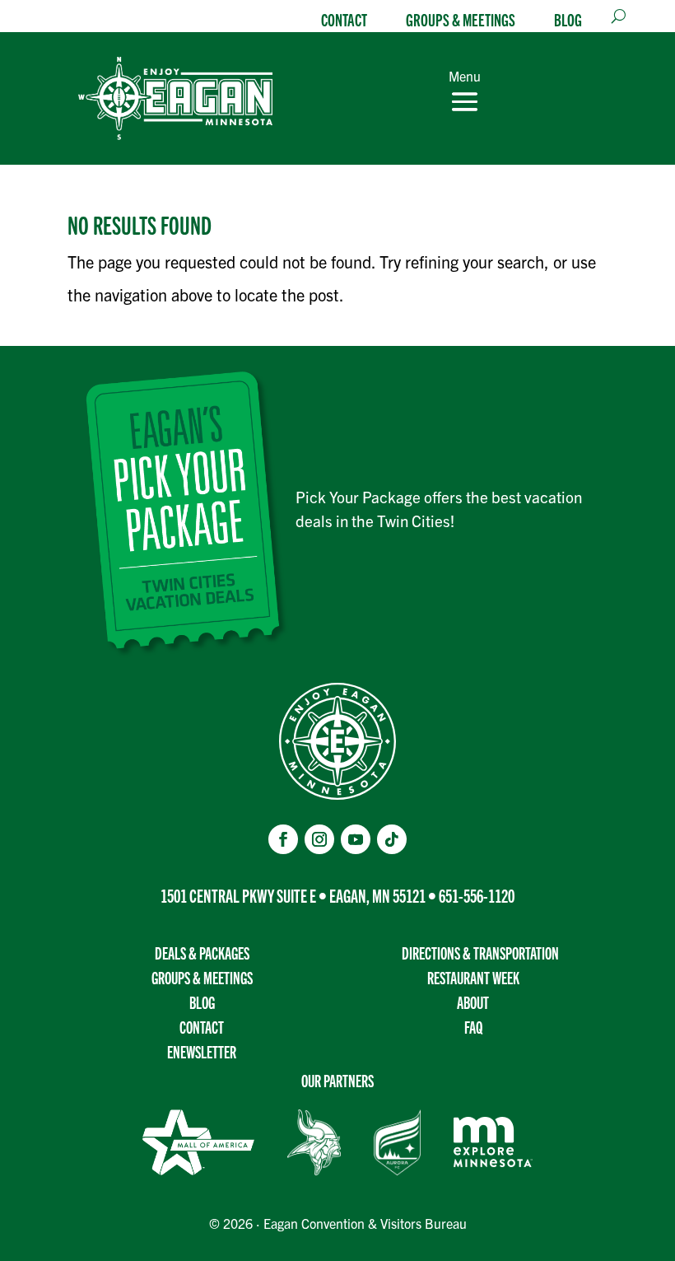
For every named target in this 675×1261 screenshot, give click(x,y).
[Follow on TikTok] (392, 839)
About (473, 1002)
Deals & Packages (202, 952)
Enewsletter (201, 1051)
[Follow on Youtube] (355, 839)
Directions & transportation (480, 952)
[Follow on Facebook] (283, 839)
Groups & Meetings (460, 19)
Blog (568, 19)
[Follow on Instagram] (319, 839)
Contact (344, 19)
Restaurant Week (473, 977)
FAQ (473, 1026)
